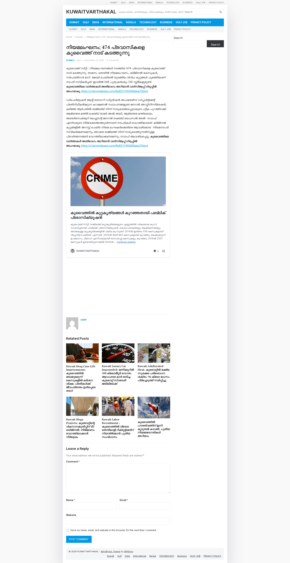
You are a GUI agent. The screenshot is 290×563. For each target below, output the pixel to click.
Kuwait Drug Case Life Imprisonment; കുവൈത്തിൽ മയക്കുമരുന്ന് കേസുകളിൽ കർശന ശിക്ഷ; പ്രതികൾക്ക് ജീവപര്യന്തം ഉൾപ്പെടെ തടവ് (80, 378)
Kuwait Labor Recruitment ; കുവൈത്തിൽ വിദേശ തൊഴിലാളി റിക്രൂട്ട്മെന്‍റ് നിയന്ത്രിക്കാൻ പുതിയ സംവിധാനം (118, 428)
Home (69, 36)
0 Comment (113, 60)
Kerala (159, 2)
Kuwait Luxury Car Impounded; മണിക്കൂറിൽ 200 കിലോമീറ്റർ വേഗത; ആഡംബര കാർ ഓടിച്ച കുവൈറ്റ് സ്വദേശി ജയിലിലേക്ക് (118, 374)
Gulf (123, 2)
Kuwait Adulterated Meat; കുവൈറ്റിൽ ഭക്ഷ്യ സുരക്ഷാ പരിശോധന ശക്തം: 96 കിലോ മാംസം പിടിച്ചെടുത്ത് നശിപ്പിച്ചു (154, 373)
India (131, 2)
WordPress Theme (110, 551)
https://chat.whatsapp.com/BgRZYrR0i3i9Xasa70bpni (114, 91)
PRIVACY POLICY (216, 2)
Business (187, 2)
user (79, 60)
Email (124, 500)
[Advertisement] (118, 286)
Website (71, 515)
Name (70, 500)
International (145, 2)
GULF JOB (200, 2)
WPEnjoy (128, 551)
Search (178, 38)
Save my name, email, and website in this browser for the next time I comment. (113, 530)
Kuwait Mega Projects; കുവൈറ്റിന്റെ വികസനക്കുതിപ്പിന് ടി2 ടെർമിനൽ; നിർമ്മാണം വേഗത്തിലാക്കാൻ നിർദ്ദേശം (80, 428)
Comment (73, 461)
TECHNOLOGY (172, 2)
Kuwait (113, 2)
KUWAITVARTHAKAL (91, 12)
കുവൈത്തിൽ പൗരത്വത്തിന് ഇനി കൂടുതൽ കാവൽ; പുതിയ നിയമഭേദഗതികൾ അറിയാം (154, 429)
